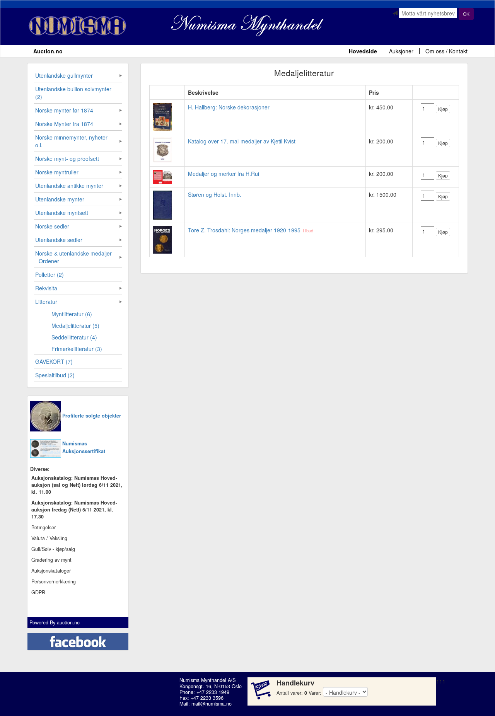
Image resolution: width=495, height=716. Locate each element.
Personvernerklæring (53, 581)
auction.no (68, 622)
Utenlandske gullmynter (64, 75)
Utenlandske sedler (58, 240)
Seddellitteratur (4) (74, 337)
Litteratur (46, 301)
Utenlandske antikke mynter (69, 185)
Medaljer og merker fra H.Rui (223, 173)
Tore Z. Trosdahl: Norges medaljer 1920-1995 (244, 230)
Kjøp (443, 109)
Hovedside (363, 51)
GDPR (38, 592)
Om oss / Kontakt (446, 51)
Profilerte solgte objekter (91, 415)
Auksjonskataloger (51, 570)
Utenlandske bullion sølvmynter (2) (73, 93)
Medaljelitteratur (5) (75, 325)
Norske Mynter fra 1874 (64, 124)
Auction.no (48, 51)
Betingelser (43, 527)
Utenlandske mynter (59, 199)
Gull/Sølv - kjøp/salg (53, 549)
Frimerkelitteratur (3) (76, 349)
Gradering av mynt (51, 559)
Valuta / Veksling (49, 538)
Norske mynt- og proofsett (67, 158)
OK (466, 13)
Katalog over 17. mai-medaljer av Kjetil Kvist (241, 141)
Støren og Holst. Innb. (214, 194)
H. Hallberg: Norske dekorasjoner (229, 107)
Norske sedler (52, 226)
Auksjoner (401, 51)
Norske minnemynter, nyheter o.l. (71, 141)
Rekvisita (46, 288)
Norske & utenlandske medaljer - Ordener (73, 257)
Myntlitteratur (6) (71, 314)
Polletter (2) (49, 274)
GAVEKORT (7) (54, 361)
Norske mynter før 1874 (64, 110)
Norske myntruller (57, 172)
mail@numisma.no (211, 703)
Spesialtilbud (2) (55, 375)
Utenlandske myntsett (61, 213)
